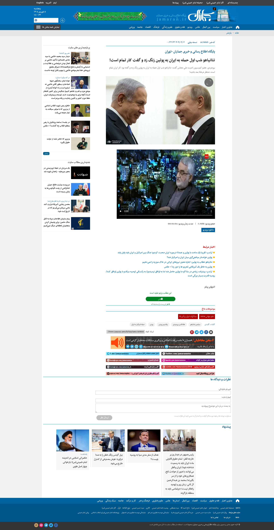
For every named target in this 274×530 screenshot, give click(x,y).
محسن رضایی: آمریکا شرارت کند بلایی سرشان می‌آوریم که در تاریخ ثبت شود (57, 208)
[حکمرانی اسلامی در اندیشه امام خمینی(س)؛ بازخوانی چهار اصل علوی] (72, 440)
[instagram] (36, 525)
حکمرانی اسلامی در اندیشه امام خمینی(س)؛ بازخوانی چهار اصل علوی (74, 462)
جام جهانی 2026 (207, 316)
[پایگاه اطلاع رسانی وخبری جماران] (185, 15)
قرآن (119, 508)
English (40, 3)
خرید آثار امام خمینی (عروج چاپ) (182, 512)
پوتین (151, 324)
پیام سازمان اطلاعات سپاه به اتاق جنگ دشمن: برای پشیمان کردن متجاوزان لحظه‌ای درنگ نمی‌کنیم (57, 222)
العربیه (48, 3)
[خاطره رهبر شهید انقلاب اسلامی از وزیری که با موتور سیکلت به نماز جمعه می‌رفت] (80, 110)
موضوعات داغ (208, 309)
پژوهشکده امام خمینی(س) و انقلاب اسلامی (105, 512)
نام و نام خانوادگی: (225, 389)
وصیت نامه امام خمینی (160, 508)
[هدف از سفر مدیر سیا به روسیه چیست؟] (143, 440)
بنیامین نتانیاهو (195, 324)
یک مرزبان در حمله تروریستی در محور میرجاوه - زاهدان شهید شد (57, 169)
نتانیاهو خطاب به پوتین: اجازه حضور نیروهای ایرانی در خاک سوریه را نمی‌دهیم (177, 262)
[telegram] (46, 525)
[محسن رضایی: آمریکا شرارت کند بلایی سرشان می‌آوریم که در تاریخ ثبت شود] (80, 206)
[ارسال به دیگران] (211, 332)
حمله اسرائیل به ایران (138, 324)
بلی (159, 299)
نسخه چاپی (192, 42)
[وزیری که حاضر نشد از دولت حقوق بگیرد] (80, 143)
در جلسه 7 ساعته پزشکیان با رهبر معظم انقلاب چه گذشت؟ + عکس (56, 124)
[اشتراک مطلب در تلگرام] (196, 332)
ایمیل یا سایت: (226, 397)
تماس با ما (214, 517)
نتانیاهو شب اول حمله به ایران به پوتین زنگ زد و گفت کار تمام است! (162, 60)
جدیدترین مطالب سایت (79, 162)
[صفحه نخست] (237, 27)
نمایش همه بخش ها (50, 27)
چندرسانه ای (233, 3)
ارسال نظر (104, 418)
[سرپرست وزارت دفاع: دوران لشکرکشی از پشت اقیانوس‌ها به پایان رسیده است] (80, 189)
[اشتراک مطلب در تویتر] (201, 332)
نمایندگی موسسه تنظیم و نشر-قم (158, 512)
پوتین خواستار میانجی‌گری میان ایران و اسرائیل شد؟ (190, 257)
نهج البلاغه (126, 508)
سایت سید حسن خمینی (203, 512)
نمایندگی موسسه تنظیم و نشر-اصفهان (133, 512)
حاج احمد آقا (185, 508)
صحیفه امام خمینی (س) (192, 3)
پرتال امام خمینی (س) (220, 512)
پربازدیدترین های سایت (79, 48)
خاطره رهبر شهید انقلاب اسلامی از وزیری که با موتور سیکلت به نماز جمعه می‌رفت (57, 109)
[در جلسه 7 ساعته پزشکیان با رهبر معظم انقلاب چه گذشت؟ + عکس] (80, 127)
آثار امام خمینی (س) (215, 3)
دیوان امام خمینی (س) (199, 508)
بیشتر (46, 153)
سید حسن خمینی (138, 508)
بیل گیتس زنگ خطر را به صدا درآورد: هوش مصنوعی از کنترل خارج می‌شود (108, 459)
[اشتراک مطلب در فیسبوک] (206, 332)
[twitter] (51, 525)
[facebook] (56, 525)
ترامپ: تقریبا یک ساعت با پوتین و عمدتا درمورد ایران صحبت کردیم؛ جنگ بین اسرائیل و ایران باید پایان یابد (165, 253)
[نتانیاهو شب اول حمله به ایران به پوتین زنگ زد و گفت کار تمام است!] (160, 110)
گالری (148, 508)
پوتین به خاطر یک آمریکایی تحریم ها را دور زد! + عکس (188, 267)
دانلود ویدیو (208, 230)
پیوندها (176, 3)
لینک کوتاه (150, 331)
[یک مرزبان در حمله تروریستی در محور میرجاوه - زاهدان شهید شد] (80, 172)
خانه (237, 33)
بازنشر (229, 33)
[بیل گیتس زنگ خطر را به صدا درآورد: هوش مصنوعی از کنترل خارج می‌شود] (108, 440)
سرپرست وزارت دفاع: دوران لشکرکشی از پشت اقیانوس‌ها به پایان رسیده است (57, 188)
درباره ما (227, 517)
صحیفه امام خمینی (227, 508)
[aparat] (41, 525)
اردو (54, 3)
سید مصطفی (174, 508)
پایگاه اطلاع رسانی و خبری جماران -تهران (190, 51)
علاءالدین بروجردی (179, 324)
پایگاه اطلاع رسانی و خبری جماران (204, 524)
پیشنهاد (226, 426)
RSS (237, 517)
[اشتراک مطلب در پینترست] (192, 332)
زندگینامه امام (214, 508)
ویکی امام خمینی (83, 512)
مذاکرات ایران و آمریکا (188, 316)
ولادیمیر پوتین (163, 324)
